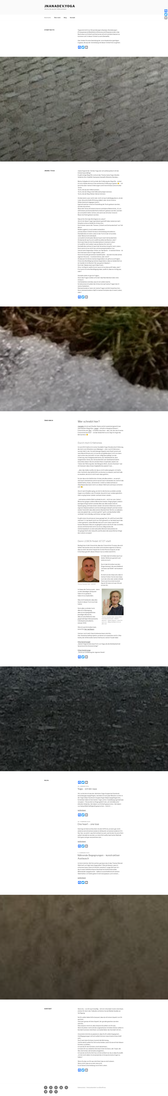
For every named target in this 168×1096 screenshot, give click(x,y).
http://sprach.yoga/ (84, 642)
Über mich (57, 17)
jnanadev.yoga (59, 6)
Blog (65, 17)
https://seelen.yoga (84, 650)
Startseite (47, 17)
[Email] (166, 18)
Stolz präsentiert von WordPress (96, 1087)
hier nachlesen (89, 629)
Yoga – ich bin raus (87, 788)
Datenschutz (81, 1087)
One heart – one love (88, 824)
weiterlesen (82, 810)
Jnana (96, 428)
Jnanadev (81, 426)
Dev (90, 430)
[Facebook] (166, 11)
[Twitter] (166, 14)
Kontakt (72, 17)
